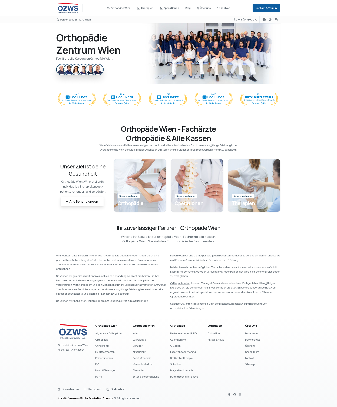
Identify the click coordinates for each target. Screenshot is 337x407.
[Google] (270, 19)
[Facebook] (264, 19)
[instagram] (276, 19)
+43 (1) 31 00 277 (247, 19)
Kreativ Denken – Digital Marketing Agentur (85, 398)
